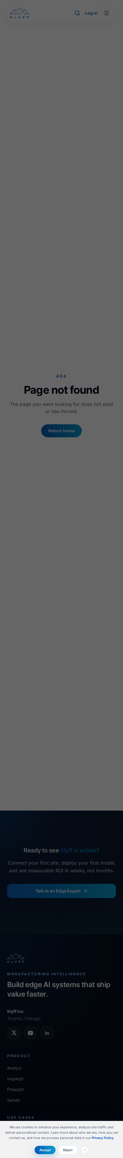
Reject (68, 1150)
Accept (45, 1150)
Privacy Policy (102, 1138)
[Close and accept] (84, 1150)
